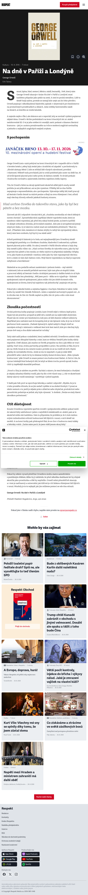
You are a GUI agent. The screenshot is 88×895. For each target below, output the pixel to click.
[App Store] (9, 854)
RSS (3, 833)
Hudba (6, 718)
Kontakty (5, 817)
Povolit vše (72, 464)
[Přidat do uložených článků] (39, 553)
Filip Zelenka (51, 735)
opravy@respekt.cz (68, 510)
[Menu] (83, 4)
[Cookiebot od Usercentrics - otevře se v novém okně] (70, 430)
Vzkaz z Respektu (19, 665)
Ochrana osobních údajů (11, 841)
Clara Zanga (50, 576)
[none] (83, 56)
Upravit (42, 464)
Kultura (6, 65)
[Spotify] (30, 864)
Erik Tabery (7, 82)
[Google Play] (9, 859)
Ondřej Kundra (20, 784)
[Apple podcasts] (30, 854)
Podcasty (52, 610)
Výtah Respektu (61, 610)
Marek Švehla (8, 579)
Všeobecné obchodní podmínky (14, 837)
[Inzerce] (44, 151)
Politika (6, 767)
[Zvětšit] (44, 36)
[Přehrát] (34, 553)
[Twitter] (10, 876)
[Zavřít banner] (85, 430)
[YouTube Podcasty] (30, 859)
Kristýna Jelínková (9, 784)
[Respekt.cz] (6, 4)
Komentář (9, 559)
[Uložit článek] (72, 56)
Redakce (5, 813)
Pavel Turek (7, 735)
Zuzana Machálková (53, 635)
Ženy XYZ (59, 665)
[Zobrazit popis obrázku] (78, 56)
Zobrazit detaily (75, 457)
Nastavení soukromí (9, 845)
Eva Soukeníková (52, 686)
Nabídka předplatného (10, 825)
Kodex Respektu (8, 821)
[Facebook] (4, 876)
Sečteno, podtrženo (63, 718)
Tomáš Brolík (8, 681)
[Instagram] (16, 876)
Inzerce (4, 829)
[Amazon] (9, 864)
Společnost (50, 559)
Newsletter (9, 665)
